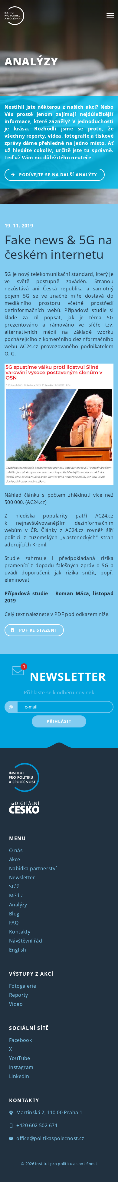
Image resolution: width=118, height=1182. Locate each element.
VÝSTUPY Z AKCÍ (31, 974)
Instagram (21, 1067)
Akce (14, 859)
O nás (16, 850)
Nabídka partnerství (33, 868)
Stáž (14, 886)
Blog (14, 913)
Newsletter (22, 877)
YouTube (19, 1058)
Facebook (20, 1040)
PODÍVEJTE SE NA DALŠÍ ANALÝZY (58, 174)
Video (16, 1004)
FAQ (13, 922)
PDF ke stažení (37, 630)
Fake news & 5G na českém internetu (58, 246)
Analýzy (31, 61)
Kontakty (19, 931)
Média (16, 895)
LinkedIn (19, 1076)
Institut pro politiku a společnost (66, 1163)
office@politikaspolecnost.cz (49, 1138)
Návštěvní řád (25, 940)
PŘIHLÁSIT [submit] (59, 721)
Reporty (18, 995)
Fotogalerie (22, 986)
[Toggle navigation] (110, 15)
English (17, 949)
